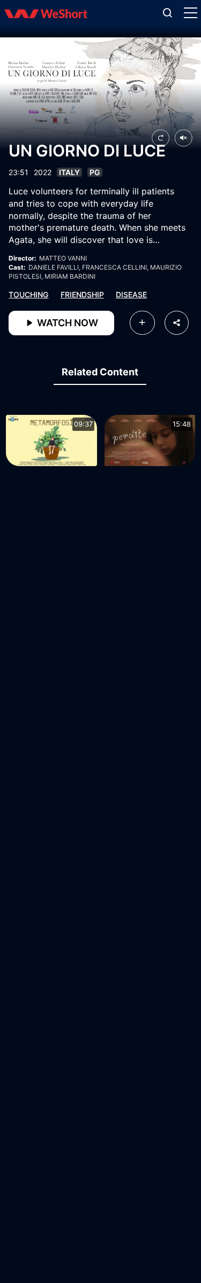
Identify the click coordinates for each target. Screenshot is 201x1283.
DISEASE (131, 294)
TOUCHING (28, 294)
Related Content (100, 371)
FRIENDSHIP (82, 294)
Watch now (66, 322)
